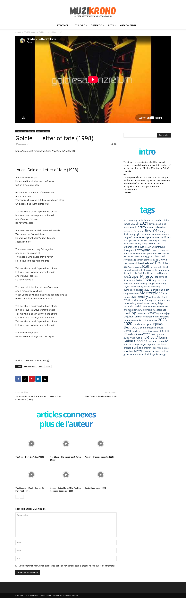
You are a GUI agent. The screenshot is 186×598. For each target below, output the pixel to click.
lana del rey (138, 306)
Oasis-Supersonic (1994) (95, 488)
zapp (154, 280)
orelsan (152, 243)
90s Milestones (30, 32)
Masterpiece (151, 293)
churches (137, 324)
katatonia (128, 320)
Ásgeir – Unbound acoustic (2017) (100, 457)
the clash (161, 280)
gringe (127, 309)
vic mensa (155, 266)
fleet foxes (151, 306)
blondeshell (140, 289)
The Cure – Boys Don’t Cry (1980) (29, 457)
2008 (126, 337)
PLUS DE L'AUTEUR (66, 424)
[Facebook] (18, 379)
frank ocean (144, 303)
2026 (147, 334)
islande (156, 283)
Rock (159, 263)
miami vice (151, 320)
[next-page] (22, 497)
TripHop (157, 324)
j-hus (157, 344)
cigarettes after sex (154, 237)
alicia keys (134, 344)
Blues (167, 237)
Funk (135, 348)
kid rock (128, 270)
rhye (136, 293)
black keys (149, 354)
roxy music (140, 253)
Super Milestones (43, 131)
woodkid (137, 320)
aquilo (135, 330)
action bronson (162, 300)
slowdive (147, 309)
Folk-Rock (138, 273)
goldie (48, 366)
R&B (133, 297)
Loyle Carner (130, 286)
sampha (146, 324)
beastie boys (131, 303)
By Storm (161, 313)
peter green (135, 266)
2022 (152, 313)
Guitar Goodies (135, 341)
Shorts (165, 297)
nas (167, 250)
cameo (127, 223)
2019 (139, 280)
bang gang (147, 283)
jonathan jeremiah (133, 283)
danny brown (143, 286)
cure (126, 313)
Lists (111, 25)
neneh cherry (158, 250)
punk (149, 253)
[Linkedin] (38, 379)
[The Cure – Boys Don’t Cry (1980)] (31, 444)
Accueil (18, 32)
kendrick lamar (136, 300)
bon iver (152, 341)
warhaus (139, 354)
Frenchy (142, 296)
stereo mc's (157, 234)
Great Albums (128, 25)
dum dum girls (147, 327)
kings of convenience (134, 237)
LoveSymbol (143, 250)
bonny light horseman (140, 234)
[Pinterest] (32, 379)
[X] (25, 379)
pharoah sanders (151, 351)
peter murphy (130, 220)
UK (144, 320)
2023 (162, 319)
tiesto (140, 220)
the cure (140, 246)
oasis (166, 234)
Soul (132, 227)
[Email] (45, 379)
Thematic (96, 25)
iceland (141, 337)
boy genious (155, 223)
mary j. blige (157, 303)
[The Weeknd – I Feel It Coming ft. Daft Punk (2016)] (31, 475)
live (133, 280)
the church (145, 347)
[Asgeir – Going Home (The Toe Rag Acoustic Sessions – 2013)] (66, 475)
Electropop (131, 327)
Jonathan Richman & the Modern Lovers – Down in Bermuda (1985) (38, 398)
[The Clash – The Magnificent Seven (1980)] (66, 444)
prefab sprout (137, 231)
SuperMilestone (30, 366)
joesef (141, 334)
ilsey (154, 347)
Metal (138, 351)
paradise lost (138, 270)
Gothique (149, 300)
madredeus (129, 253)
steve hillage (130, 259)
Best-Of (151, 230)
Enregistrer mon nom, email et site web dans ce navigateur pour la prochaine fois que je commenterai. (66, 565)
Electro (31, 131)
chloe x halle (159, 289)
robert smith (159, 256)
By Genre (80, 25)
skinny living (141, 243)
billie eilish (129, 243)
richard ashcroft (144, 263)
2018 (149, 289)
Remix (147, 220)
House (161, 341)
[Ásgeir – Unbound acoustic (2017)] (101, 444)
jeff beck (153, 316)
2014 (126, 300)
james (156, 253)
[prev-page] (17, 497)
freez (132, 337)
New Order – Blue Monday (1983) (101, 396)
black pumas (130, 240)
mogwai (135, 256)
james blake (143, 313)
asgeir (135, 223)
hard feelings (159, 309)
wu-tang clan (154, 297)
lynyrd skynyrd (147, 344)
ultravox (159, 327)
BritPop (150, 227)
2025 (145, 266)
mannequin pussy (158, 240)
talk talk (133, 334)
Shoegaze (129, 250)
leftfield (164, 266)
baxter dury (136, 309)
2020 (128, 323)
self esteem (142, 240)
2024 (146, 279)
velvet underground (155, 246)
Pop (132, 312)
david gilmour (158, 334)
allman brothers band (147, 259)
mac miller (143, 316)
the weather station (160, 220)
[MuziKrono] (93, 11)
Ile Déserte (163, 316)
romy (163, 283)
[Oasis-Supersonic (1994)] (101, 475)
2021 (144, 223)
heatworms (162, 306)
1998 (40, 366)
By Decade (62, 25)
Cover (127, 331)
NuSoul (127, 306)
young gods (146, 256)
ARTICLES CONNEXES (65, 415)
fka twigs (161, 354)
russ (147, 270)
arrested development (150, 330)
